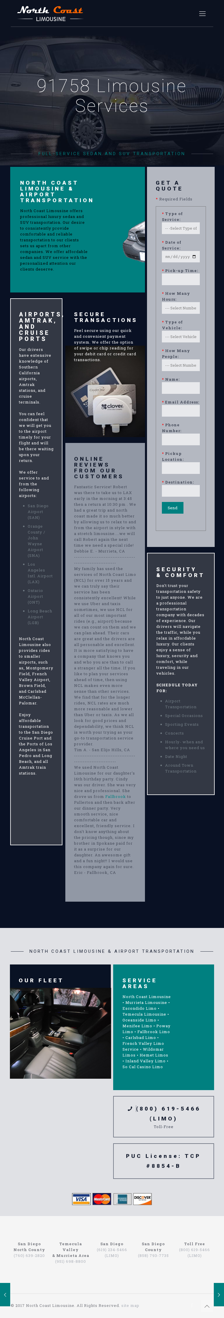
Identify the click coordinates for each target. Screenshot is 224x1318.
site (125, 1305)
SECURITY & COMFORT (180, 572)
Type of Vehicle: (172, 324)
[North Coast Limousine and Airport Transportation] (51, 13)
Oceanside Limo (139, 1020)
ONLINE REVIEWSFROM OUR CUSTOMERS (99, 468)
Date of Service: (171, 245)
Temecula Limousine (144, 1014)
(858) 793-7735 (153, 1255)
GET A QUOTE (169, 185)
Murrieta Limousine (146, 1002)
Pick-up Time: (180, 270)
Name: (171, 379)
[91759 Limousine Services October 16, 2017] (219, 1294)
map (134, 1305)
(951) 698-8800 (70, 1261)
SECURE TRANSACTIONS (106, 317)
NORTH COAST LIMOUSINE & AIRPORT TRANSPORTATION (57, 191)
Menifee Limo (137, 1025)
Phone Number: (171, 427)
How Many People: (176, 353)
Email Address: (180, 402)
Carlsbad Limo (140, 1037)
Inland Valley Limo (145, 1061)
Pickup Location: (173, 456)
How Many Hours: (176, 296)
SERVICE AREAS (140, 983)
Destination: (178, 482)
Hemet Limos (154, 1055)
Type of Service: (172, 216)
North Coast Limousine (147, 996)
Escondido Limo (140, 1008)
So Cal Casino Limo (143, 1066)
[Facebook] (192, 1305)
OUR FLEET (41, 980)
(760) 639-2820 (29, 1255)
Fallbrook (115, 796)
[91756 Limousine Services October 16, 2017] (5, 1294)
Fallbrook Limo (153, 1031)
